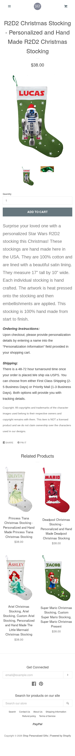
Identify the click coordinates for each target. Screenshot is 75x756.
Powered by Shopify (60, 735)
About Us (37, 711)
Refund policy (29, 715)
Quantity (7, 194)
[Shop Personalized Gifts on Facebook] (34, 684)
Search (12, 711)
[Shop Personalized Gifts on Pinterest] (41, 684)
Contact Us (24, 711)
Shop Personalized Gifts (35, 735)
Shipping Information (56, 711)
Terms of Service (47, 715)
